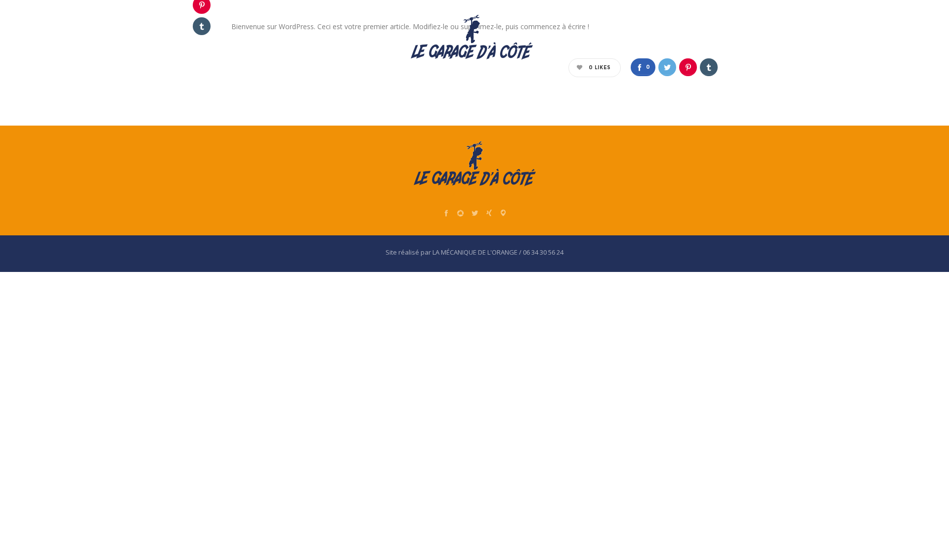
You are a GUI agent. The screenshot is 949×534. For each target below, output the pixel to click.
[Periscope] (503, 213)
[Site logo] (472, 37)
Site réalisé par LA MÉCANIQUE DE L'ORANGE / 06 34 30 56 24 (474, 252)
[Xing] (489, 213)
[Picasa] (460, 213)
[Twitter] (475, 213)
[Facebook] (446, 213)
